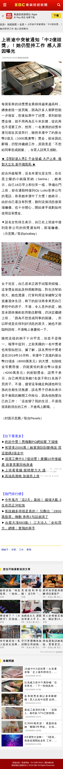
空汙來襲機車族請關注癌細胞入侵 (31, 643)
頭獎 (13, 549)
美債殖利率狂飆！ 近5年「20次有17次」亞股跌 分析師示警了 (31, 592)
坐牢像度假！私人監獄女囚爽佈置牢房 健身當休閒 (10, 643)
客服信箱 (16, 763)
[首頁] (31, 4)
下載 (56, 15)
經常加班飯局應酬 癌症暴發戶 (53, 592)
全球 (22, 24)
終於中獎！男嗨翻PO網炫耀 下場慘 (31, 441)
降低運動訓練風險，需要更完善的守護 (53, 643)
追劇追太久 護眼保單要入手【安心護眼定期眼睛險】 (31, 617)
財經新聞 (12, 24)
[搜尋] (58, 7)
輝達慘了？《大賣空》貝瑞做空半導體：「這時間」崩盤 (10, 617)
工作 (21, 549)
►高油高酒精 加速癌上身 (21, 476)
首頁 (2, 24)
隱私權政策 (49, 763)
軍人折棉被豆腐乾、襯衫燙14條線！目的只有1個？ (53, 617)
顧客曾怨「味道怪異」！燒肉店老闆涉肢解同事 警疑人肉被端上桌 (10, 592)
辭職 (29, 549)
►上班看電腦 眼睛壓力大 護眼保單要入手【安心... (25, 470)
